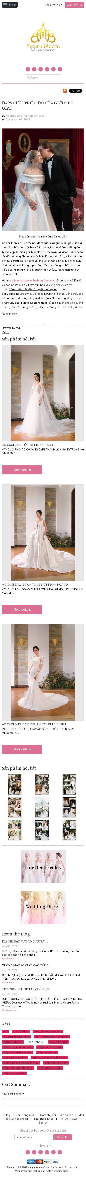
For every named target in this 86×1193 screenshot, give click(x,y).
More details (22, 470)
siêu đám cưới (58, 1041)
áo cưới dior (21, 1031)
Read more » (9, 313)
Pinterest (53, 69)
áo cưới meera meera (48, 1031)
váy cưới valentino (15, 1057)
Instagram (47, 69)
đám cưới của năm (56, 1062)
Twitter (28, 69)
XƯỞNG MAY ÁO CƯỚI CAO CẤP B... (26, 965)
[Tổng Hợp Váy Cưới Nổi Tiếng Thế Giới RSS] (65, 91)
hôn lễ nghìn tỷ (13, 1041)
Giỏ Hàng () (74, 4)
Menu (12, 4)
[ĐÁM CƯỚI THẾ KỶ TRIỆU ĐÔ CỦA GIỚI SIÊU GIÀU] (43, 230)
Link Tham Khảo (44, 1118)
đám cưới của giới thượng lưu (21, 1062)
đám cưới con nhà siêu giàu (49, 1057)
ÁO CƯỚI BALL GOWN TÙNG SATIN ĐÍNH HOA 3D (35, 584)
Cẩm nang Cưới (25, 1115)
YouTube (40, 69)
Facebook (34, 69)
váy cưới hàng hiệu (49, 1047)
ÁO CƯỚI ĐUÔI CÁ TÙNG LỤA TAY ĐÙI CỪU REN (34, 724)
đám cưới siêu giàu (50, 1068)
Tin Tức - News (68, 1118)
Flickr (60, 69)
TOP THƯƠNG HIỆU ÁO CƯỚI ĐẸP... (26, 989)
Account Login (53, 4)
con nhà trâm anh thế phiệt (52, 1036)
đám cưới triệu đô (14, 1073)
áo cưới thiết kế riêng (16, 1036)
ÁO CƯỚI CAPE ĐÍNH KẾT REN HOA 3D (27, 445)
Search (43, 1122)
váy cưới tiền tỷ (47, 1052)
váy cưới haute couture (17, 1052)
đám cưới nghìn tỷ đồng (18, 1068)
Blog (7, 1115)
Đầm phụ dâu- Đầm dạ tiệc (56, 1115)
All (5, 1031)
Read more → (9, 958)
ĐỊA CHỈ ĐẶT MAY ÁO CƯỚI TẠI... (25, 941)
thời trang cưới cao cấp (18, 1047)
